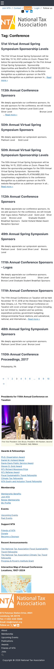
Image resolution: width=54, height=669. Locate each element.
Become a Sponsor (10, 536)
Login (37, 8)
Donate (27, 8)
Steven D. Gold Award (11, 466)
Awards (4, 644)
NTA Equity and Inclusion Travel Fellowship (21, 481)
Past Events (6, 518)
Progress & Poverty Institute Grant (17, 561)
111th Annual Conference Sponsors (27, 290)
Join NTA (6, 8)
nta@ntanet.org (14, 622)
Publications (7, 641)
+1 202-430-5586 (13, 619)
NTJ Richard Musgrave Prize (14, 469)
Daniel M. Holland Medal (12, 460)
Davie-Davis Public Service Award (17, 463)
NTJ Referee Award (10, 472)
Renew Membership (10, 500)
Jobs (3, 651)
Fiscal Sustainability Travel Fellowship (19, 475)
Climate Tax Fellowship (12, 478)
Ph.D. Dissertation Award (13, 457)
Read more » (11, 114)
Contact (17, 8)
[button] (27, 655)
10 (48, 378)
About (4, 630)
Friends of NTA (8, 530)
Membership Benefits (11, 493)
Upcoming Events (9, 515)
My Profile (6, 503)
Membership (7, 634)
